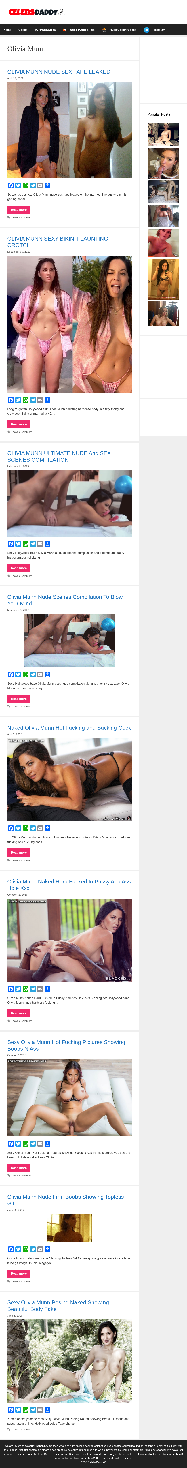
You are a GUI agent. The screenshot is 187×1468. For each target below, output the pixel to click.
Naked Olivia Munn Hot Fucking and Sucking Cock (69, 728)
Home (7, 29)
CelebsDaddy (96, 1462)
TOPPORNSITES (45, 29)
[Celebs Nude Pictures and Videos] (36, 12)
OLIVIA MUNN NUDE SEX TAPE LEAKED (58, 72)
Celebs (22, 29)
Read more (20, 211)
